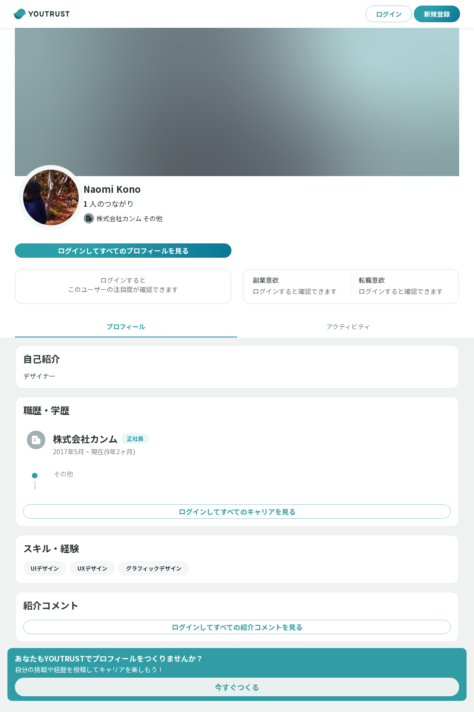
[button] (237, 102)
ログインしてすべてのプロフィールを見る (123, 250)
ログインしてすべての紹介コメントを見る (237, 627)
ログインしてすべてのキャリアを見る (237, 511)
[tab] (126, 326)
